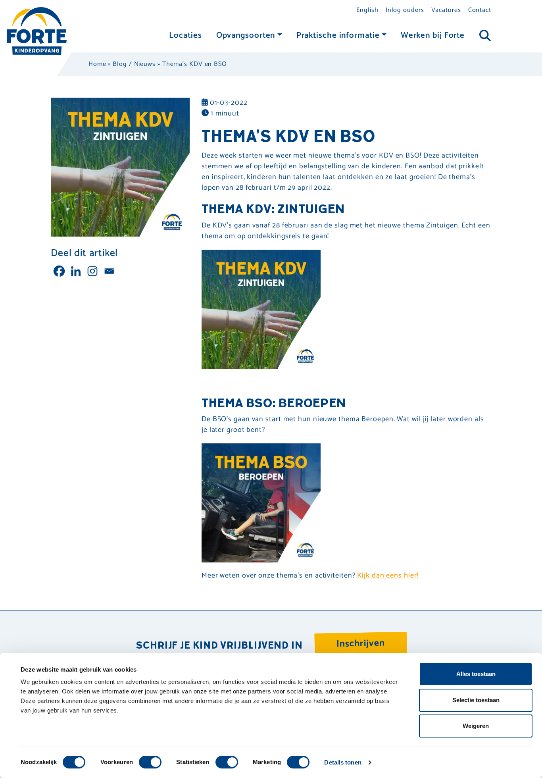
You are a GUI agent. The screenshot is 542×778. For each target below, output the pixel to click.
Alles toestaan (476, 673)
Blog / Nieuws (134, 64)
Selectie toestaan (476, 700)
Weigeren (476, 725)
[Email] (109, 271)
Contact (479, 10)
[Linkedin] (75, 271)
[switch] (150, 762)
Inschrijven (360, 643)
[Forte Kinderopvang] (37, 31)
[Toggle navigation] (485, 35)
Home (97, 64)
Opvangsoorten (245, 35)
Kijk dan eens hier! (387, 576)
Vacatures (446, 10)
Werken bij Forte (433, 35)
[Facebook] (59, 271)
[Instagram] (92, 271)
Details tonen (342, 762)
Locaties (185, 35)
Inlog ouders (405, 10)
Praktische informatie (338, 35)
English (367, 10)
